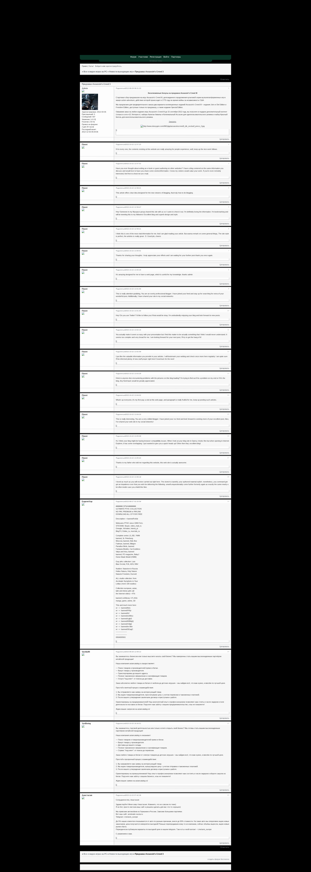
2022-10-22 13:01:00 (133, 289)
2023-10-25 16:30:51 (133, 723)
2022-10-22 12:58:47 (133, 207)
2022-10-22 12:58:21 (133, 188)
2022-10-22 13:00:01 (133, 251)
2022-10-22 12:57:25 (133, 144)
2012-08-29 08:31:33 (133, 88)
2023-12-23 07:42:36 (133, 795)
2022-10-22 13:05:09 (133, 436)
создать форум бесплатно (218, 859)
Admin (85, 88)
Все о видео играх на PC (95, 72)
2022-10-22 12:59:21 (133, 229)
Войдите (98, 66)
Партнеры (176, 57)
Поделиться (120, 88)
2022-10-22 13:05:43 (133, 458)
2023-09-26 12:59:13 (133, 652)
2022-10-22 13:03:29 (133, 373)
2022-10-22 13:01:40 (133, 311)
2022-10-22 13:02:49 (133, 351)
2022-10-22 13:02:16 (133, 330)
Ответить (224, 79)
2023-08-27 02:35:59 (133, 501)
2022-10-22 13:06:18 (133, 477)
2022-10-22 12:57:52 (133, 163)
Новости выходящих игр (121, 72)
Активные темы (155, 61)
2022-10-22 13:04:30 (133, 414)
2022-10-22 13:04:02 (133, 395)
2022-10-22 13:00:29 (133, 270)
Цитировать (224, 139)
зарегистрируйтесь (113, 66)
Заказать (172, 122)
